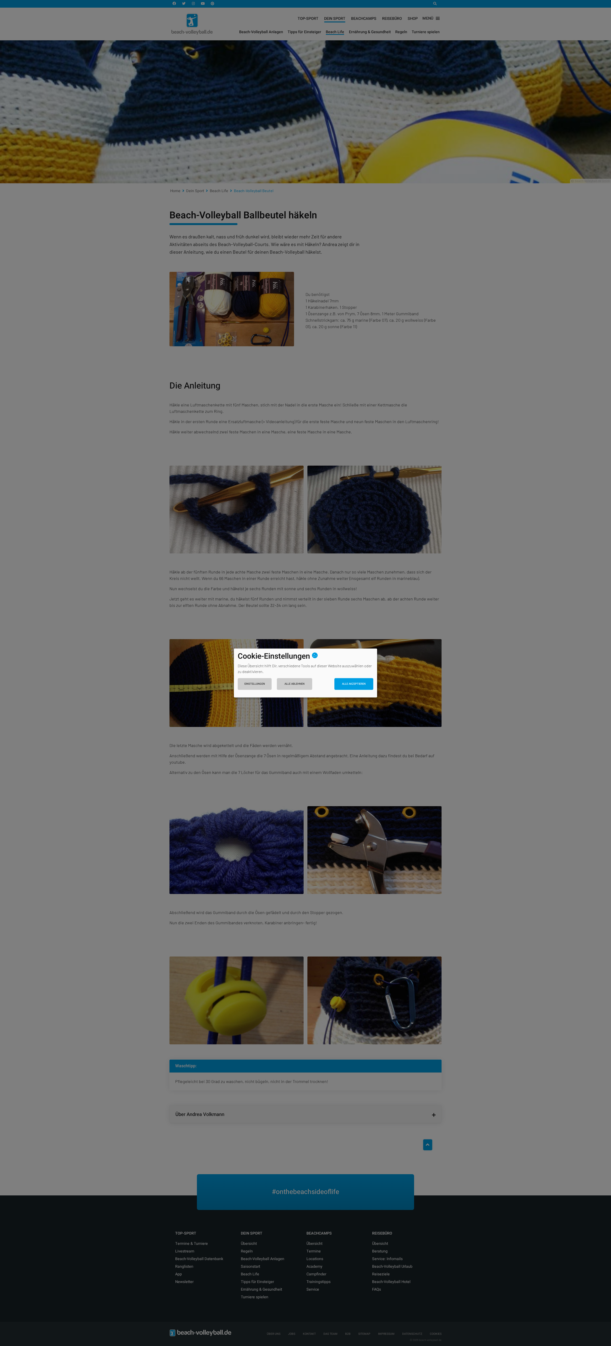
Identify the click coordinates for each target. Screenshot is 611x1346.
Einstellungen (254, 684)
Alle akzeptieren (354, 684)
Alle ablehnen (294, 684)
